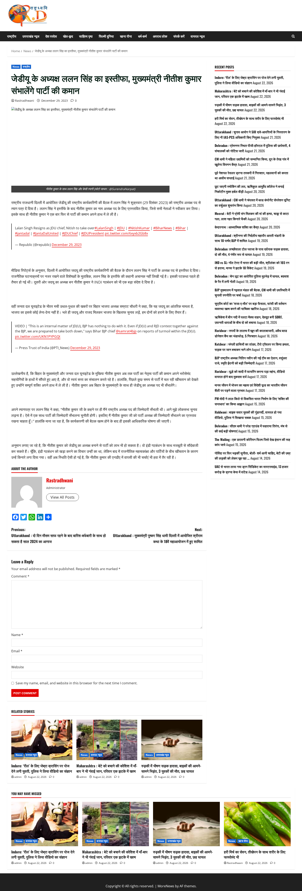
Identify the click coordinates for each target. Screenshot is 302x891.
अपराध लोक (160, 36)
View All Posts (63, 497)
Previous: (58, 535)
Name (17, 635)
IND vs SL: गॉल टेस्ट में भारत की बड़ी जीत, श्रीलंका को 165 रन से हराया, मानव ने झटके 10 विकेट (252, 265)
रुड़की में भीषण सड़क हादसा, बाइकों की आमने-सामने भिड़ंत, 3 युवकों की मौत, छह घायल (171, 768)
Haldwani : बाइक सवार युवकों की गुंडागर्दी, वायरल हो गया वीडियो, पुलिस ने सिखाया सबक (248, 415)
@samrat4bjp (126, 331)
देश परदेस (51, 36)
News (16, 66)
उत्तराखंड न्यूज (30, 36)
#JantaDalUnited (46, 233)
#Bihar (180, 228)
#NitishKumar (139, 228)
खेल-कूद (68, 36)
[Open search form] (293, 36)
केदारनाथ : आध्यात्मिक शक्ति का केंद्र (237, 227)
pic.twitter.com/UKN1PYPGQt (37, 336)
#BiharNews (162, 228)
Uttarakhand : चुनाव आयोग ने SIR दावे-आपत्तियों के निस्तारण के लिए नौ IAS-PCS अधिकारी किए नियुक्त (252, 134)
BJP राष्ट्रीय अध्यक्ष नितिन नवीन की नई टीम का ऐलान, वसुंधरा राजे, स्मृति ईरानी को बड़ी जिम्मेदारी (251, 360)
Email (16, 651)
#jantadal (22, 233)
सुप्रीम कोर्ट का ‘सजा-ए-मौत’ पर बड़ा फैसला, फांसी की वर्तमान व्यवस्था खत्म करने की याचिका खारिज (250, 306)
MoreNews (166, 886)
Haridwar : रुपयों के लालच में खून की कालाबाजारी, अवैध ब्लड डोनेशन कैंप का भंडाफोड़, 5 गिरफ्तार (251, 333)
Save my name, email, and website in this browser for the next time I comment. (76, 683)
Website (17, 667)
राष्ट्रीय (11, 36)
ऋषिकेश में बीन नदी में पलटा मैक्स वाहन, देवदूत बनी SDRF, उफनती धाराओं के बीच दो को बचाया (248, 320)
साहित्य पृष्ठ (86, 36)
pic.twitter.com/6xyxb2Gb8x (126, 233)
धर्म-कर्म (142, 36)
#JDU (121, 228)
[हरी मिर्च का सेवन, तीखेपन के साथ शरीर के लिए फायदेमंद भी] (257, 824)
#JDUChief (70, 233)
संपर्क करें (178, 36)
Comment (20, 576)
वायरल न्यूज (198, 36)
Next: (157, 535)
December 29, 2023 (67, 244)
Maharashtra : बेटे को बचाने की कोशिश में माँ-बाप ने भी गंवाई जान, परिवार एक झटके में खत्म (106, 768)
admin (18, 777)
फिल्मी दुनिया (106, 36)
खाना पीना (126, 36)
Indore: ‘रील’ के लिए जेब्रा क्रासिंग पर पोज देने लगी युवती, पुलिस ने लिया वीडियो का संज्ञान (41, 768)
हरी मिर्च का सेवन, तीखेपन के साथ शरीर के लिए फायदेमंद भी (249, 118)
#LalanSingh (104, 228)
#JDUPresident (92, 233)
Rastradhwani (24, 101)
